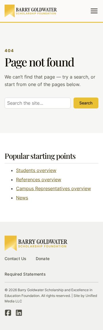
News (22, 198)
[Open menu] (94, 11)
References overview (38, 179)
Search (85, 102)
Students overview (36, 170)
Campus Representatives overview (53, 188)
